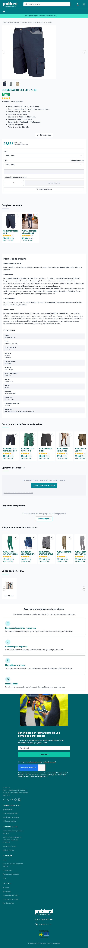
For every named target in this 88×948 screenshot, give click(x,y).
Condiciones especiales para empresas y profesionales (32, 15)
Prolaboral (6, 22)
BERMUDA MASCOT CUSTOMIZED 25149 (10, 450)
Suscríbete (44, 755)
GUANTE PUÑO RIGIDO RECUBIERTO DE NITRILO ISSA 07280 (28, 553)
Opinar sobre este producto (44, 485)
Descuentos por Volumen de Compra (13, 865)
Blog (4, 878)
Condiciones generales (11, 817)
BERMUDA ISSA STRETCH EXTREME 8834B (46, 553)
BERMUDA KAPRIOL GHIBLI (45, 450)
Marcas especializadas (11, 874)
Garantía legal (7, 809)
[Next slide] (84, 52)
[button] (4, 83)
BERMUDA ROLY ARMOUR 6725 (62, 450)
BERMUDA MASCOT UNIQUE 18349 (28, 450)
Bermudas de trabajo (27, 22)
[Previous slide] (3, 52)
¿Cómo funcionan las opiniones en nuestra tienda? (18, 493)
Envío (4, 860)
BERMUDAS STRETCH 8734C (10, 232)
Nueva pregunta (44, 519)
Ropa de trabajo (14, 22)
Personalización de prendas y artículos (13, 832)
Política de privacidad (10, 813)
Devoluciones (7, 870)
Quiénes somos (8, 850)
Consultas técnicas (9, 846)
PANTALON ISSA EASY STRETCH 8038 (10, 553)
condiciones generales (34, 762)
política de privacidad (49, 762)
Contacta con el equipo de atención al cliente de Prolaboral (12, 839)
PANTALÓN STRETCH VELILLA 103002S (29, 232)
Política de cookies (9, 821)
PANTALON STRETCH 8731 (64, 553)
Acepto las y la (38, 762)
